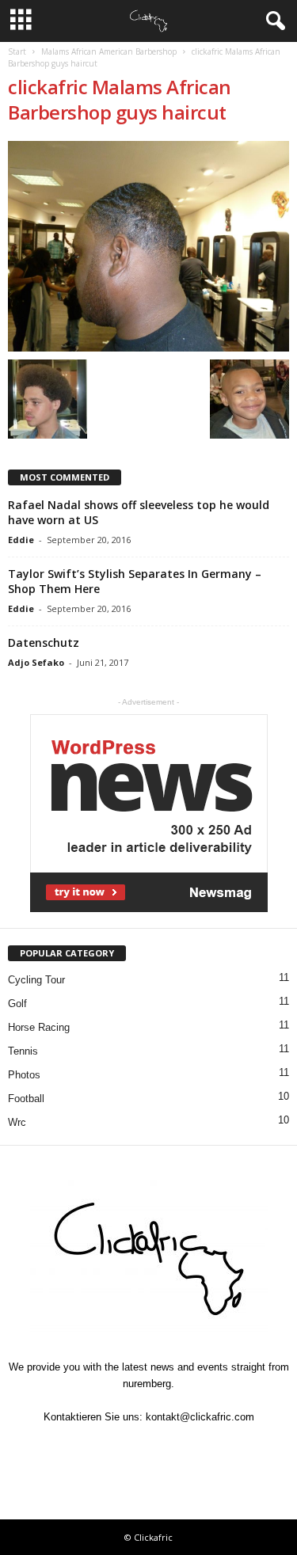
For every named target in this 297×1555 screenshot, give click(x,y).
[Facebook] (77, 1448)
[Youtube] (221, 1448)
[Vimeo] (150, 1448)
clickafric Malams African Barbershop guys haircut (119, 99)
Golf (17, 1003)
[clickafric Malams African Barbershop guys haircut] (148, 246)
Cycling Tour (36, 980)
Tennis (23, 1051)
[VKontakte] (187, 1448)
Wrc (17, 1122)
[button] (272, 21)
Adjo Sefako (36, 662)
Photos (24, 1075)
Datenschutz (43, 642)
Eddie (21, 540)
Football (26, 1098)
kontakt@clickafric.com (200, 1417)
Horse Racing (39, 1027)
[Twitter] (114, 1448)
